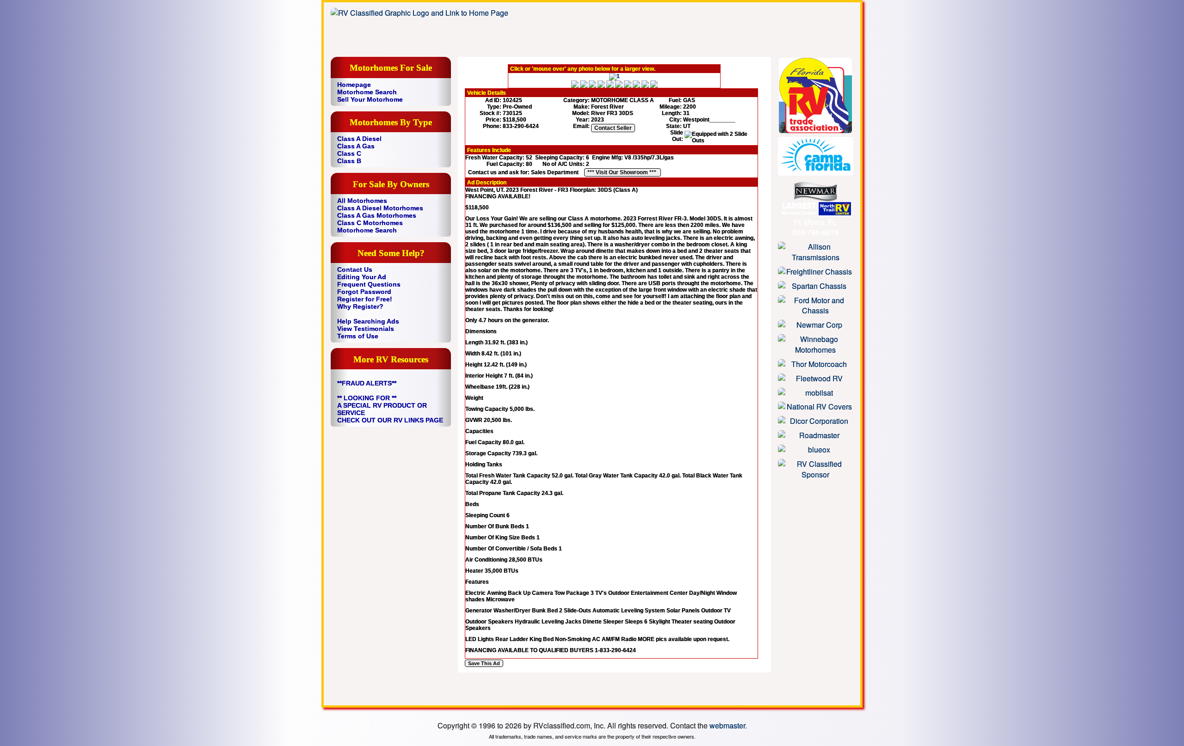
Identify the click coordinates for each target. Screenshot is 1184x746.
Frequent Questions (369, 284)
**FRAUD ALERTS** (366, 383)
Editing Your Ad (361, 277)
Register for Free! (364, 299)
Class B (349, 161)
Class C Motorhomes (370, 222)
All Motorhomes (362, 200)
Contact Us (354, 269)
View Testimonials (365, 328)
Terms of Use (357, 336)
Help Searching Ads (368, 321)
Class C (349, 153)
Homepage (354, 84)
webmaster (727, 725)
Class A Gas (356, 146)
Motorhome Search (367, 92)
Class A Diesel (359, 138)
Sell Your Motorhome (370, 99)
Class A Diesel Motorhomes (380, 208)
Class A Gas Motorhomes (376, 215)
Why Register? (360, 306)
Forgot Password (364, 291)
